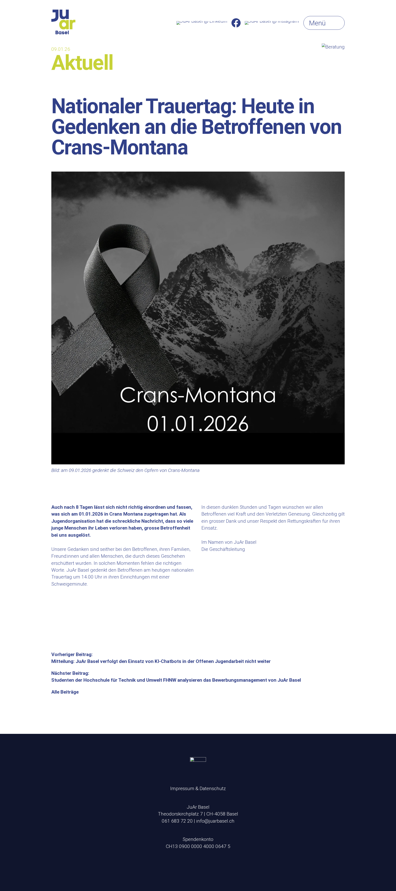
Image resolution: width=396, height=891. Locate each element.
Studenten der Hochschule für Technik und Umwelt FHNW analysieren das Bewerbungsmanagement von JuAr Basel (176, 680)
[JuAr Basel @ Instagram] (272, 23)
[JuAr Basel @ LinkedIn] (201, 23)
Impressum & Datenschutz (198, 788)
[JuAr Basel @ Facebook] (236, 23)
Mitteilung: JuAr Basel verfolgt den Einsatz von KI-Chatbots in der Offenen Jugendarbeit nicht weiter (161, 661)
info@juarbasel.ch (215, 821)
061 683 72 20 (177, 821)
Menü (317, 23)
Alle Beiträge (65, 692)
